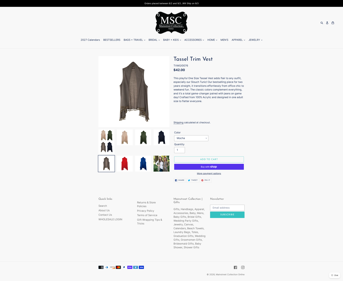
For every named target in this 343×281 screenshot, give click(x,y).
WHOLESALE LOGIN (110, 219)
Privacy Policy (145, 210)
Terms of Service (147, 215)
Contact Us (105, 214)
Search (102, 205)
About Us (104, 210)
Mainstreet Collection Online (230, 274)
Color (177, 132)
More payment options (209, 173)
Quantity (179, 144)
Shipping (178, 122)
